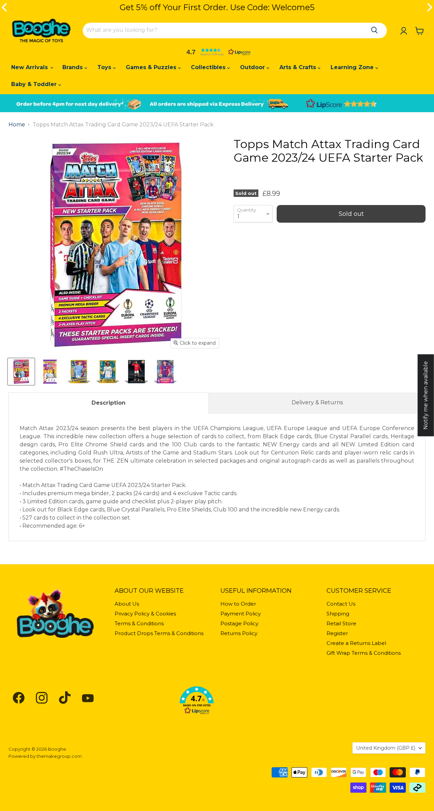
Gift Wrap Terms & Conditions (364, 653)
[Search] (374, 30)
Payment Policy (240, 613)
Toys (105, 67)
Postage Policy (239, 623)
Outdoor (253, 67)
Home (16, 125)
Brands (73, 67)
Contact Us (341, 604)
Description (108, 403)
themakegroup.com (59, 756)
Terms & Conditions (139, 623)
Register (337, 633)
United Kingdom (385, 748)
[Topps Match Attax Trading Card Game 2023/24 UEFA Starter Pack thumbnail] (21, 371)
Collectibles (209, 67)
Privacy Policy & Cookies (145, 613)
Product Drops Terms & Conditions (159, 633)
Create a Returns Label (356, 643)
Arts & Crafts (298, 67)
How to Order (238, 604)
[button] (217, 52)
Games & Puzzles (152, 67)
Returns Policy (238, 633)
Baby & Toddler (34, 84)
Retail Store (341, 623)
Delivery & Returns (317, 402)
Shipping (338, 613)
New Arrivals (30, 67)
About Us (127, 604)
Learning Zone (353, 67)
